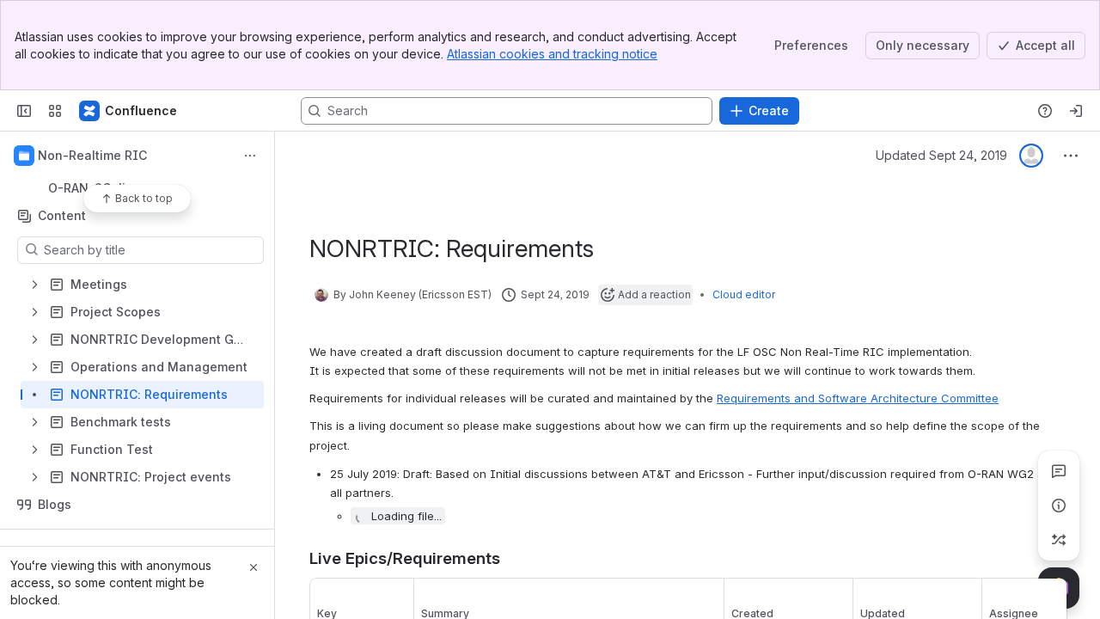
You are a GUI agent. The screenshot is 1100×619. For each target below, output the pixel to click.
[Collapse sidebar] (24, 111)
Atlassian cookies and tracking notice (552, 53)
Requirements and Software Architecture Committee (858, 398)
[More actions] (250, 155)
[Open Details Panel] (1058, 505)
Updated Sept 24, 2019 (941, 155)
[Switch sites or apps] (55, 111)
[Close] (253, 567)
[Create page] (1058, 540)
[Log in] (1076, 111)
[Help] (1045, 111)
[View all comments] (1058, 471)
